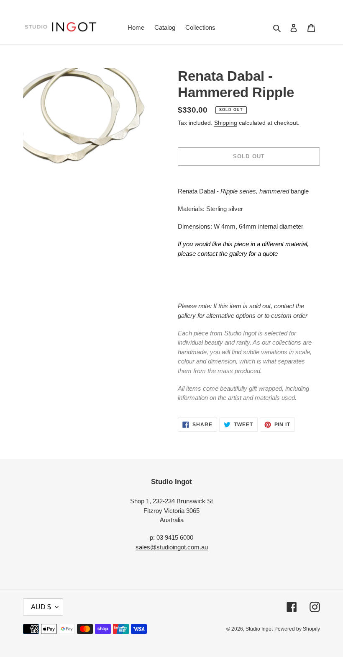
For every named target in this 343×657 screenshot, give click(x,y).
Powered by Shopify (297, 629)
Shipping (225, 122)
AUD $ (41, 607)
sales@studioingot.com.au (172, 547)
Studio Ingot (259, 629)
